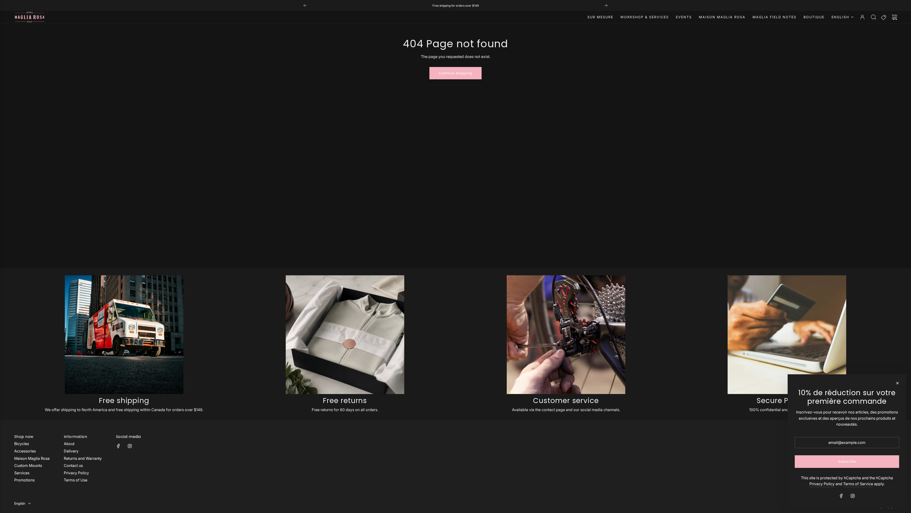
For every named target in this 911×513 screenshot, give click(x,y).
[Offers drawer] (884, 17)
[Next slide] (606, 5)
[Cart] (894, 17)
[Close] (897, 383)
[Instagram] (130, 446)
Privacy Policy (822, 483)
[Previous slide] (305, 5)
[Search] (873, 17)
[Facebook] (118, 446)
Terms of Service (858, 483)
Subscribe (847, 461)
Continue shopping (455, 73)
